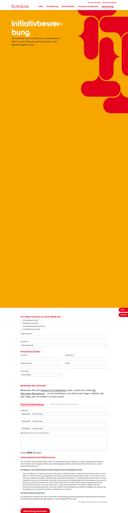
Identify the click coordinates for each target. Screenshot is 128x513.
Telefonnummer (27, 363)
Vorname (24, 355)
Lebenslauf (24, 410)
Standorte (25, 342)
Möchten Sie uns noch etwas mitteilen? (35, 433)
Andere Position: (27, 334)
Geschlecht (25, 371)
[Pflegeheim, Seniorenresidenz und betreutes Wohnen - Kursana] (20, 6)
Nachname (69, 355)
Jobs (122, 310)
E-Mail (67, 363)
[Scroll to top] (124, 509)
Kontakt (124, 315)
